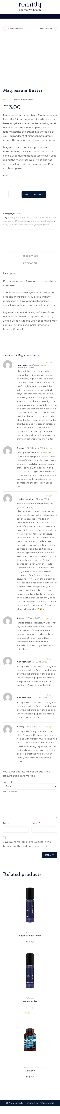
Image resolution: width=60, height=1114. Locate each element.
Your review (10, 791)
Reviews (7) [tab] (30, 263)
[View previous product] (5, 28)
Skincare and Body (18, 224)
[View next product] (55, 28)
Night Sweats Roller (30, 936)
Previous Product (16, 28)
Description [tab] (30, 256)
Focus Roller (30, 1001)
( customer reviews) (23, 99)
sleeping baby (42, 224)
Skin (5, 224)
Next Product (46, 28)
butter (42, 217)
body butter (32, 217)
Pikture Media (46, 1103)
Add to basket (34, 194)
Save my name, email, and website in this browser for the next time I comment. (27, 843)
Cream (17, 213)
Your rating (10, 782)
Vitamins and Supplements (30, 1067)
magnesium (35, 221)
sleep (31, 224)
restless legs (48, 221)
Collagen (30, 1071)
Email (36, 823)
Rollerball (30, 932)
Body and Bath (17, 217)
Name (7, 823)
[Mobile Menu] (30, 16)
